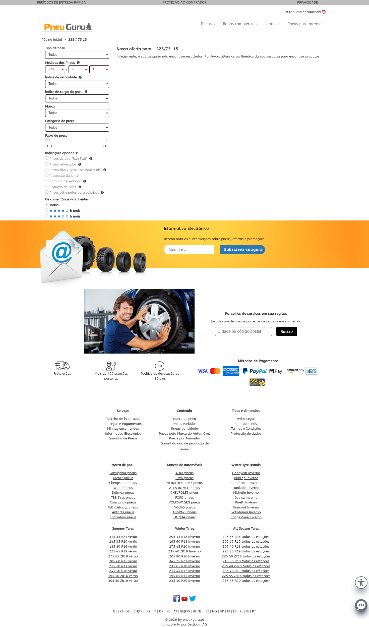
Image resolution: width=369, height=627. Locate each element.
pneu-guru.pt (193, 619)
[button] (361, 582)
